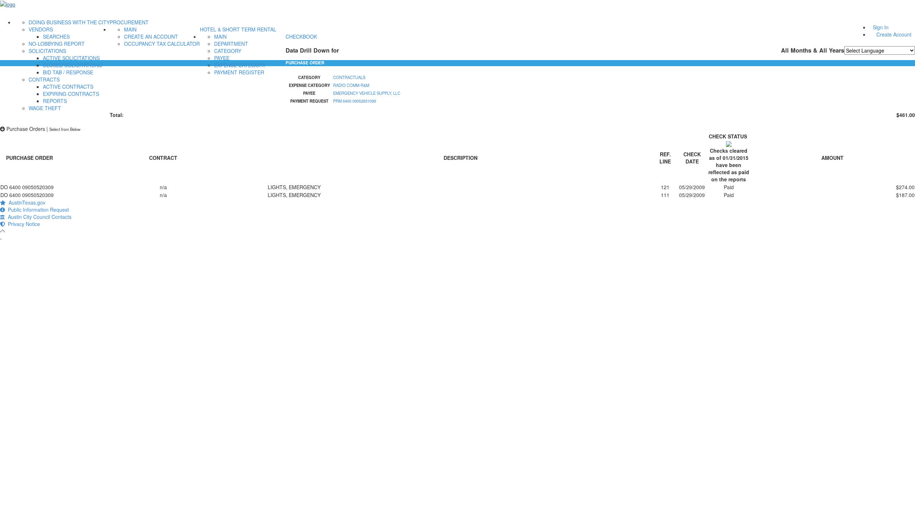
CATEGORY (227, 50)
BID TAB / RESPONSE (68, 72)
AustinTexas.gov (25, 202)
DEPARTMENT (231, 43)
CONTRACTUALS (349, 77)
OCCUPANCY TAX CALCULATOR (162, 43)
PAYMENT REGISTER (239, 72)
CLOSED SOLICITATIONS (72, 65)
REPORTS (55, 100)
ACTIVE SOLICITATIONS (71, 58)
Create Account (893, 34)
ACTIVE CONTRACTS (68, 86)
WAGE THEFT (45, 108)
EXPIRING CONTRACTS (71, 93)
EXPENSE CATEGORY (240, 65)
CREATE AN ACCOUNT (151, 36)
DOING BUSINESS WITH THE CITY (69, 22)
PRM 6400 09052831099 (354, 101)
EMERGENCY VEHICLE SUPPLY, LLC (366, 93)
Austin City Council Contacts (38, 216)
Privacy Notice (22, 223)
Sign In (881, 27)
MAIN (130, 29)
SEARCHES (56, 36)
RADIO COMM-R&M (351, 85)
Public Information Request (37, 209)
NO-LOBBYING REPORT (57, 43)
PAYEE (221, 58)
